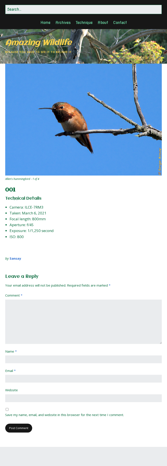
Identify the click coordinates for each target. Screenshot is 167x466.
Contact (120, 22)
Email (10, 370)
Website (11, 390)
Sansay (15, 258)
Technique (84, 22)
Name (11, 351)
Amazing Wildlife (38, 43)
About (103, 22)
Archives (63, 22)
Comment (13, 295)
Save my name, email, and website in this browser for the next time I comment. (64, 415)
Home (45, 22)
